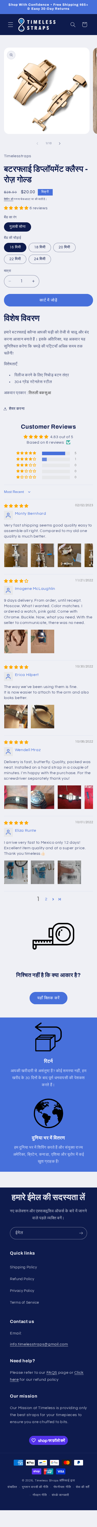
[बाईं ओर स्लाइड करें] (37, 143)
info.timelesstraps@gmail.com (39, 1344)
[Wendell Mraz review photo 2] (42, 797)
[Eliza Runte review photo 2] (42, 872)
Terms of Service (24, 1302)
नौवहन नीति (40, 1495)
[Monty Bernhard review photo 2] (42, 555)
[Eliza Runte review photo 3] (69, 872)
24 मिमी (40, 259)
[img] (16, 506)
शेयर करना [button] (16, 409)
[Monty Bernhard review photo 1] (16, 555)
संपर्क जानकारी (60, 1495)
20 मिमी (64, 247)
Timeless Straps (47, 1480)
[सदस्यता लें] (81, 1233)
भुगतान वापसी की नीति (35, 1487)
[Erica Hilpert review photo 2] (42, 717)
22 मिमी (15, 259)
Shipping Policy (23, 1267)
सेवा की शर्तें (83, 1487)
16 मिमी (15, 247)
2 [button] (46, 899)
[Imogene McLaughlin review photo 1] (16, 641)
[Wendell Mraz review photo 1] (16, 797)
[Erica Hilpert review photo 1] (16, 717)
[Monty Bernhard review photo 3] (69, 555)
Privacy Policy (22, 1291)
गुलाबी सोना (17, 227)
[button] (10, 24)
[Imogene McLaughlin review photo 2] (42, 641)
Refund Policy (22, 1279)
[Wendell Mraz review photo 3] (69, 797)
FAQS (52, 1373)
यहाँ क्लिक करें (48, 998)
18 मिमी (40, 247)
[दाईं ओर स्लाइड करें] (59, 143)
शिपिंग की (8, 199)
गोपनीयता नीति (62, 1487)
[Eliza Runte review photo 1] (16, 872)
